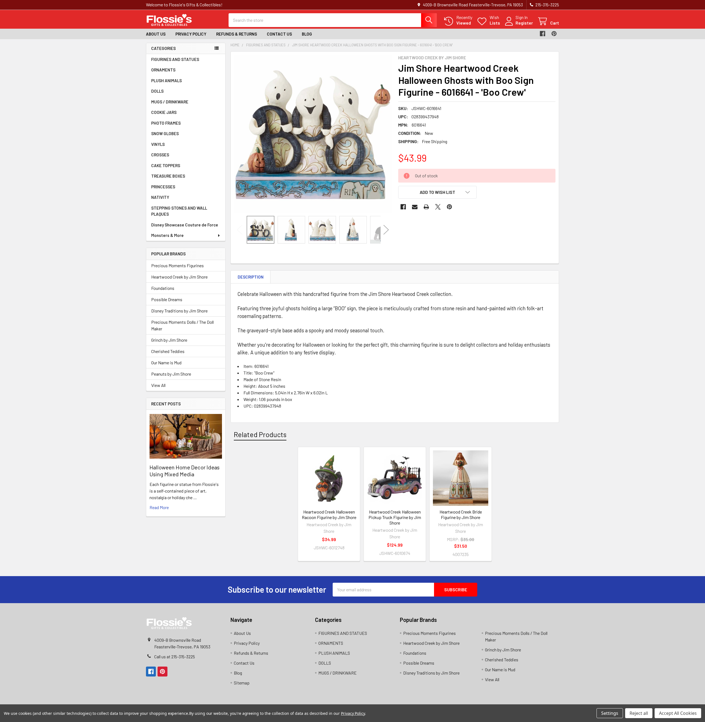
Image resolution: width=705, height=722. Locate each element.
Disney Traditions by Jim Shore (179, 310)
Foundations (162, 288)
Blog (307, 33)
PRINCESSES (163, 186)
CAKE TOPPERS (165, 165)
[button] (437, 192)
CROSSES (160, 154)
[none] (313, 134)
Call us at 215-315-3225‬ (174, 656)
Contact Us (279, 33)
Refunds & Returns (236, 33)
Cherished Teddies (168, 351)
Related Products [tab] (260, 434)
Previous (239, 229)
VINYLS (158, 144)
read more (159, 507)
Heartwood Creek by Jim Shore (179, 276)
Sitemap (242, 682)
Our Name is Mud (166, 362)
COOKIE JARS (164, 112)
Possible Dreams (166, 299)
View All (158, 385)
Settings (609, 713)
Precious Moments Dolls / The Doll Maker (182, 325)
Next (386, 229)
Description (251, 276)
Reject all (639, 713)
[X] (438, 207)
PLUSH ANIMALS (166, 80)
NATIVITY (160, 197)
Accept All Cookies (678, 713)
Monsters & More (167, 235)
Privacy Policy (190, 33)
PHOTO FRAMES (166, 123)
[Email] (415, 207)
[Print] (426, 207)
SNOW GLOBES (165, 133)
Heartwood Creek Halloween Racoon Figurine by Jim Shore (329, 514)
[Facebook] (542, 34)
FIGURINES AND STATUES (175, 59)
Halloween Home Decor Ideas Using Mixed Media (184, 470)
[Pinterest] (554, 34)
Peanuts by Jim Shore (171, 373)
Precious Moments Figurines (177, 265)
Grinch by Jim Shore (169, 340)
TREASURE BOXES (168, 175)
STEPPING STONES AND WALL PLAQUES (179, 211)
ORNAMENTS (163, 69)
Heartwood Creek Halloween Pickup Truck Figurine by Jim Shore (394, 517)
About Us (156, 33)
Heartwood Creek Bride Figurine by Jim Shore (461, 514)
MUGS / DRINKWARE (169, 101)
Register (524, 22)
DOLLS (157, 91)
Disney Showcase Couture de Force (184, 224)
